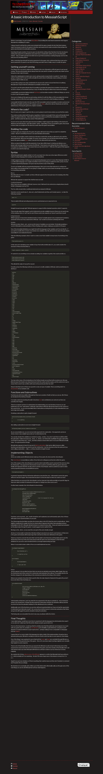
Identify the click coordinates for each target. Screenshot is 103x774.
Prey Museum (78, 157)
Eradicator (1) (79, 62)
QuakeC (17, 631)
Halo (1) (78, 74)
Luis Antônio (89, 8)
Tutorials (40, 21)
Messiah (35, 21)
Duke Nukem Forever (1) (82, 60)
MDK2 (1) (78, 85)
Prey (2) (78, 93)
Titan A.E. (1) (79, 111)
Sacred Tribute (78, 155)
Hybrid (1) (78, 78)
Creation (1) (79, 49)
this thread (37, 92)
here (26, 140)
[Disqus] (40, 693)
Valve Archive (78, 144)
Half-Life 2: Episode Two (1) (83, 73)
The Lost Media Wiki (80, 142)
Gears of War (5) (80, 69)
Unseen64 (77, 140)
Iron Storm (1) (79, 82)
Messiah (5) (79, 87)
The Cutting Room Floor (80, 139)
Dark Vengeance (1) (81, 53)
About (25, 12)
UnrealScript (34, 627)
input (48, 639)
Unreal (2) (78, 112)
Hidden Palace (78, 137)
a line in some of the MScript (31, 654)
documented (14, 388)
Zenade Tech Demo (79, 146)
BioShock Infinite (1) (81, 45)
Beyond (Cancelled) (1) (82, 44)
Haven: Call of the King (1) (82, 76)
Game (30, 21)
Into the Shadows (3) (81, 80)
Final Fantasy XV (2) (81, 67)
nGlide (43, 104)
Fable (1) (78, 64)
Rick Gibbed (35, 40)
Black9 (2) (78, 47)
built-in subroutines (40, 445)
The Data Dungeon (79, 128)
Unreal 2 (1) (79, 114)
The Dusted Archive (79, 133)
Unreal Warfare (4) (80, 118)
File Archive (64, 12)
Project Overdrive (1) (81, 96)
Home (16, 12)
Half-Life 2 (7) (79, 71)
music (43, 639)
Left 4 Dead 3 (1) (80, 83)
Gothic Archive (78, 153)
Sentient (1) (79, 107)
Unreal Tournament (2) (81, 116)
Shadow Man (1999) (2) (82, 109)
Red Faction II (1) (80, 102)
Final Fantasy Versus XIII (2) (83, 65)
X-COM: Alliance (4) (81, 120)
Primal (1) (78, 94)
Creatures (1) (79, 51)
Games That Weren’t (80, 135)
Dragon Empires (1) (81, 58)
